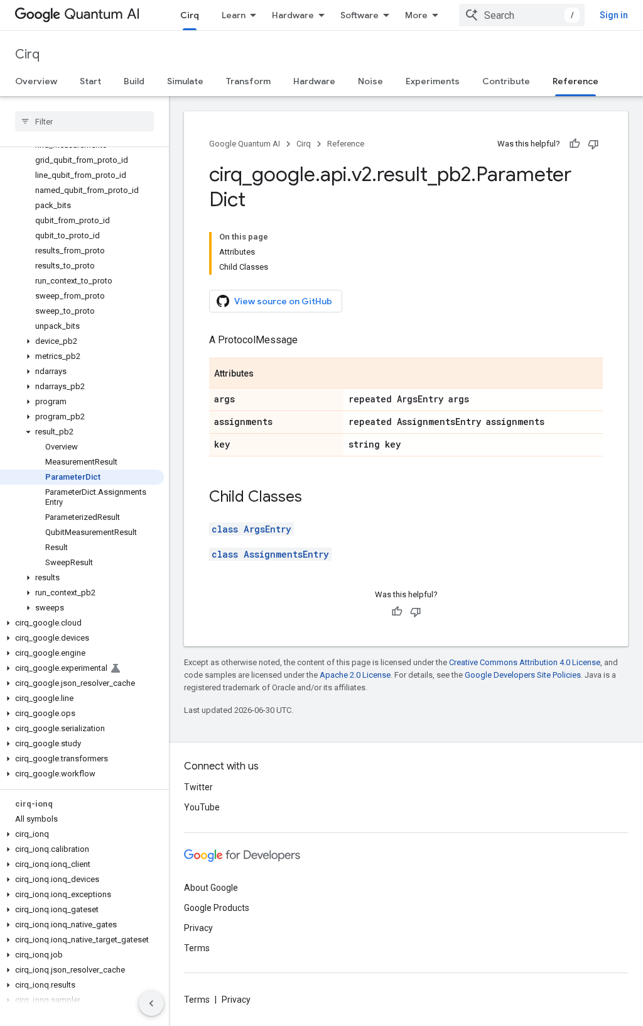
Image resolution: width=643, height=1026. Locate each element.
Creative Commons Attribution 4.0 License (524, 662)
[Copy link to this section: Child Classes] (314, 497)
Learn (234, 15)
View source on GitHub (283, 301)
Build (134, 81)
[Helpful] (574, 144)
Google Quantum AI (244, 143)
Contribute (506, 81)
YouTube (202, 807)
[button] (82, 341)
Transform (248, 81)
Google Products (216, 908)
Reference (575, 81)
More (416, 15)
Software (359, 15)
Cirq (189, 15)
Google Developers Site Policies (523, 675)
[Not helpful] (593, 144)
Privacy (198, 928)
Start (90, 81)
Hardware (293, 15)
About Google (211, 888)
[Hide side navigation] (151, 1003)
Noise (370, 81)
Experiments (433, 81)
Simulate (185, 81)
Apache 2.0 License (355, 675)
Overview (36, 81)
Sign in (614, 15)
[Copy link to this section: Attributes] (266, 374)
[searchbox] (84, 121)
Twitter (198, 787)
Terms (197, 948)
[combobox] (522, 15)
